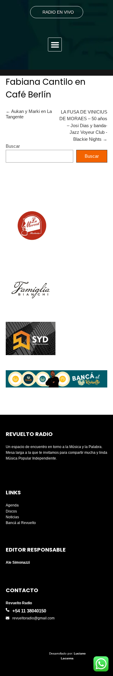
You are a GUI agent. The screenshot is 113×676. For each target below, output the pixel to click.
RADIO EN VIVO (58, 12)
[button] (55, 44)
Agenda (12, 505)
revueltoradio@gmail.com (33, 618)
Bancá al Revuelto (21, 523)
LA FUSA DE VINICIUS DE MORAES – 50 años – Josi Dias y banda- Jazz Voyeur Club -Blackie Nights (83, 125)
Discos (11, 511)
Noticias (12, 517)
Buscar (13, 146)
